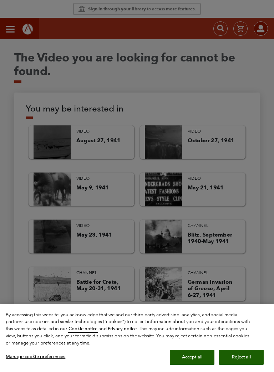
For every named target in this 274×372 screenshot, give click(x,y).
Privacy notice (122, 329)
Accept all (192, 357)
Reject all (241, 357)
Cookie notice (82, 329)
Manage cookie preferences (35, 356)
